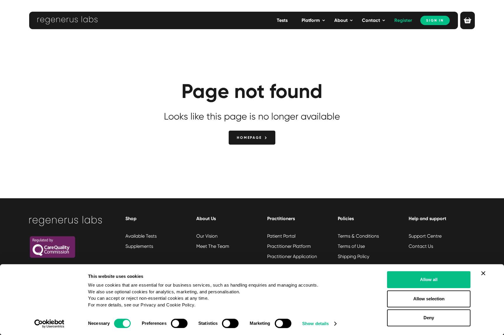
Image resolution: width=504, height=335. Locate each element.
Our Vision (207, 236)
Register (403, 20)
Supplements (139, 246)
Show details (315, 323)
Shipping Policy (353, 256)
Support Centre (425, 236)
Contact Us (421, 246)
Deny (429, 317)
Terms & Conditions (358, 236)
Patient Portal (281, 236)
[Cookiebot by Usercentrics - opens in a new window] (49, 323)
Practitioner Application (292, 256)
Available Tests (141, 236)
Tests (282, 20)
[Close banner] (483, 273)
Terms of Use (351, 246)
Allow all (429, 279)
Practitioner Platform (289, 246)
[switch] (179, 323)
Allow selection (428, 298)
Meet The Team (212, 246)
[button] (313, 20)
